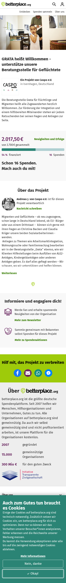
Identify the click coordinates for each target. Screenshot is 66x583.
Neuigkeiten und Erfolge (49, 139)
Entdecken (24, 11)
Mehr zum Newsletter (28, 320)
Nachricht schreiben (29, 208)
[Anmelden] (62, 4)
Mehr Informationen (33, 556)
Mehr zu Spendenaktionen (31, 340)
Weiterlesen (9, 273)
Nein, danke (33, 564)
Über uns (59, 11)
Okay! (34, 573)
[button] (17, 373)
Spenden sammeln (42, 11)
